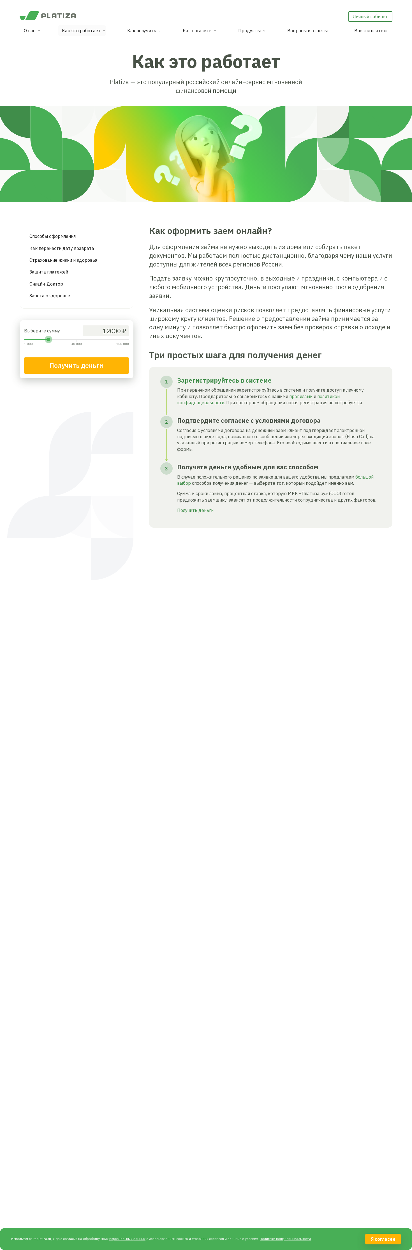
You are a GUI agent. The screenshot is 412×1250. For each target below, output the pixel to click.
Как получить (141, 30)
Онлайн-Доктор (46, 284)
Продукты (249, 30)
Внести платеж (370, 30)
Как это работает (81, 30)
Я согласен (383, 1239)
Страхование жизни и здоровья (63, 260)
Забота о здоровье (49, 295)
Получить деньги (76, 365)
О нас (30, 30)
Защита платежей (48, 272)
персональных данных (127, 1239)
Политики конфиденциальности (285, 1239)
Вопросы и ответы (307, 30)
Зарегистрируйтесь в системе (224, 380)
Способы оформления (52, 236)
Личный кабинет (370, 16)
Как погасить (197, 30)
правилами (301, 396)
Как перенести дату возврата (61, 248)
